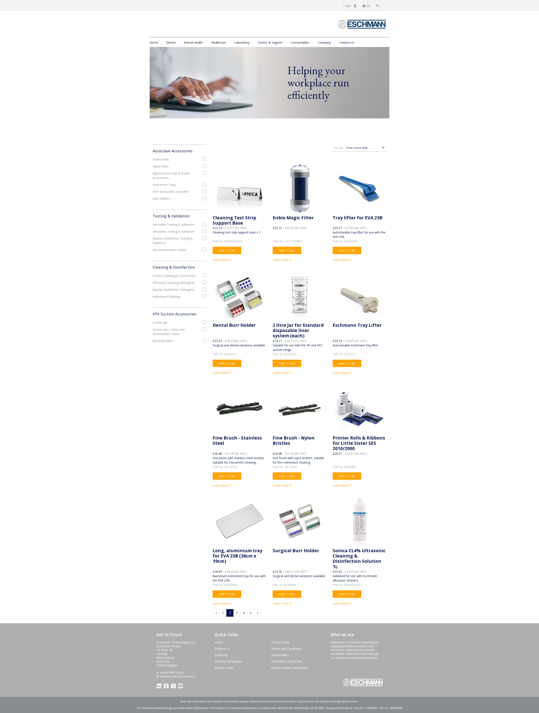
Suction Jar (160, 322)
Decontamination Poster (169, 250)
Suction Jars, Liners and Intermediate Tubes (168, 331)
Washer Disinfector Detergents (174, 290)
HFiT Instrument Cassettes (171, 192)
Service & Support (270, 42)
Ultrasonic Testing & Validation (174, 231)
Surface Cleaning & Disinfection (174, 276)
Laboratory (241, 42)
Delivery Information (229, 661)
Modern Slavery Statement (289, 668)
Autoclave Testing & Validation (173, 224)
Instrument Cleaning (166, 297)
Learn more (221, 260)
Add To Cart (227, 250)
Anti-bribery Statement (286, 661)
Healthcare (218, 42)
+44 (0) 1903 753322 (172, 672)
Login (347, 6)
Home (153, 42)
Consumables (300, 42)
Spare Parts (160, 166)
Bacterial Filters (163, 341)
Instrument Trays (164, 185)
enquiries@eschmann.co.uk (177, 676)
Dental (170, 42)
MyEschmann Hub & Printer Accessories (171, 175)
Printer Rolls (161, 159)
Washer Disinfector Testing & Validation (173, 240)
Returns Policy (224, 668)
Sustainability (280, 655)
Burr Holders (161, 199)
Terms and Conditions (286, 649)
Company (324, 42)
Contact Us (346, 42)
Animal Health (193, 42)
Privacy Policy (280, 642)
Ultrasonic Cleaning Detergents (174, 283)
